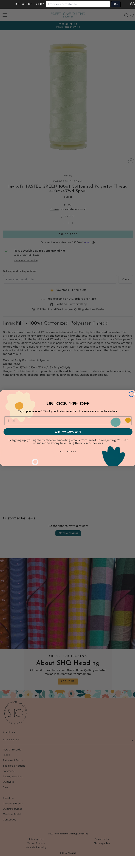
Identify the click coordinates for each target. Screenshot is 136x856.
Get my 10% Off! (68, 431)
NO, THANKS (68, 451)
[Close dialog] (131, 394)
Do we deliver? (30, 4)
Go (116, 4)
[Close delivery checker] (132, 4)
